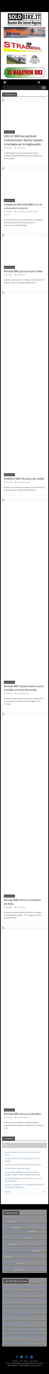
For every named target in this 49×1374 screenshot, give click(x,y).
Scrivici (26, 1361)
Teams (8, 1191)
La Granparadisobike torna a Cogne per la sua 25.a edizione (24, 1306)
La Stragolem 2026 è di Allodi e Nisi (15, 1231)
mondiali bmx (21, 148)
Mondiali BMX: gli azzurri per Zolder (23, 271)
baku (18, 693)
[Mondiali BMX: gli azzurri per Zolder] (24, 235)
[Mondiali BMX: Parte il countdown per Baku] (24, 714)
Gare (7, 1145)
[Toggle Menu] (44, 87)
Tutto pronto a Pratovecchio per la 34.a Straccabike (23, 1165)
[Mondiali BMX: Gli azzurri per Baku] (24, 928)
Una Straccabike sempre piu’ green (17, 1168)
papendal (7, 215)
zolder (28, 482)
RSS (21, 1361)
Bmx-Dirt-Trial (9, 132)
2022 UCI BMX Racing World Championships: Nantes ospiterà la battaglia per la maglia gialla (23, 140)
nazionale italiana (32, 211)
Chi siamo (15, 1361)
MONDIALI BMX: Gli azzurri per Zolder (24, 478)
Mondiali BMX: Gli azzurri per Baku (22, 1114)
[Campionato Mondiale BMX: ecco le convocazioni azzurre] (24, 168)
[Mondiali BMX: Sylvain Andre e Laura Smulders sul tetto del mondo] (24, 500)
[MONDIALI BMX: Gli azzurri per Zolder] (24, 292)
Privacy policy (33, 1361)
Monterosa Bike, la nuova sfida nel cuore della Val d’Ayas (23, 1333)
